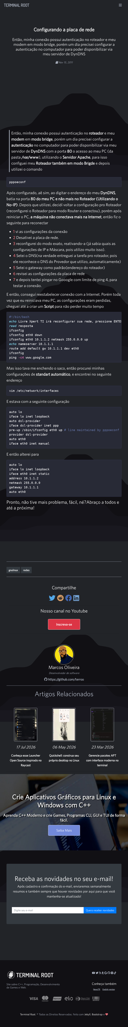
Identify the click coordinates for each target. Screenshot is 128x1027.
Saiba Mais (64, 830)
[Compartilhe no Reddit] (61, 598)
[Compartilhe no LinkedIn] (76, 598)
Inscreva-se (64, 624)
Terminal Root (16, 5)
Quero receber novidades (100, 910)
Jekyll (87, 1014)
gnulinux (13, 570)
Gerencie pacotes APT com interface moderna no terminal (102, 760)
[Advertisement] (70, 90)
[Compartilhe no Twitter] (53, 598)
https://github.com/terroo (65, 679)
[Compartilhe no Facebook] (69, 598)
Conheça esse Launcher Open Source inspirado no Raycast (26, 760)
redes (26, 570)
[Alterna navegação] (120, 5)
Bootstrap (97, 1014)
